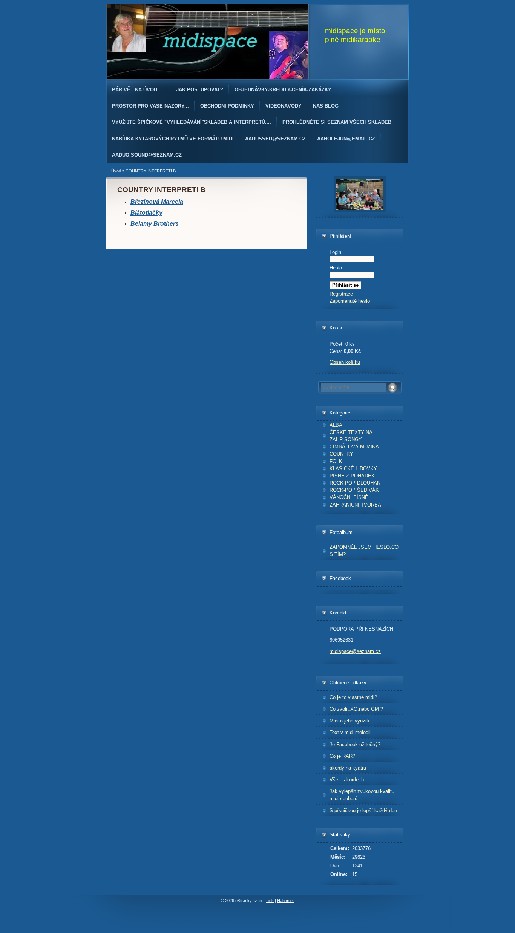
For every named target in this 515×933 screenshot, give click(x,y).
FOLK (336, 461)
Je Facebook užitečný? (355, 744)
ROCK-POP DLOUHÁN (355, 483)
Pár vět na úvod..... (138, 89)
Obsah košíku (345, 362)
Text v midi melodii (350, 732)
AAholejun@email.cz (346, 139)
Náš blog (326, 106)
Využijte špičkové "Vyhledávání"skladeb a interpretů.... (191, 122)
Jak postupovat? (199, 89)
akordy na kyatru (348, 768)
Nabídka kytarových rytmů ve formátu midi (173, 139)
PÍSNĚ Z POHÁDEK (352, 476)
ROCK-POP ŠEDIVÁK (354, 490)
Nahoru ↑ (285, 900)
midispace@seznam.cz (355, 651)
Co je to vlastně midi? (353, 697)
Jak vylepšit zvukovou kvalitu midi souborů (362, 794)
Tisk (270, 900)
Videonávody (283, 106)
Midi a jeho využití (349, 721)
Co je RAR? (342, 756)
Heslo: (336, 268)
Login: (336, 252)
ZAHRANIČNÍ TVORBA (355, 505)
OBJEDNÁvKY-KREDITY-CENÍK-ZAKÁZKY (283, 89)
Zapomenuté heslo (350, 301)
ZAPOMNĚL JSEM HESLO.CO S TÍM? (364, 550)
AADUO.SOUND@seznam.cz (147, 155)
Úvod (116, 171)
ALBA (336, 425)
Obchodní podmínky (227, 106)
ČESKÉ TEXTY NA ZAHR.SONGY (351, 436)
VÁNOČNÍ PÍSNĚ (349, 497)
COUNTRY (341, 454)
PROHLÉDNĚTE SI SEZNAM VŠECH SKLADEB (336, 122)
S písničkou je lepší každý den (363, 810)
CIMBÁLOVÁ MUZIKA (354, 447)
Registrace (341, 294)
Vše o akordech (347, 779)
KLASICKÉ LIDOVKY (353, 468)
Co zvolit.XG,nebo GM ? (356, 709)
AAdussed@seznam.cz (275, 139)
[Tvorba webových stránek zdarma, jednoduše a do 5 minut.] (261, 901)
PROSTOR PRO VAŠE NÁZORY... (150, 106)
